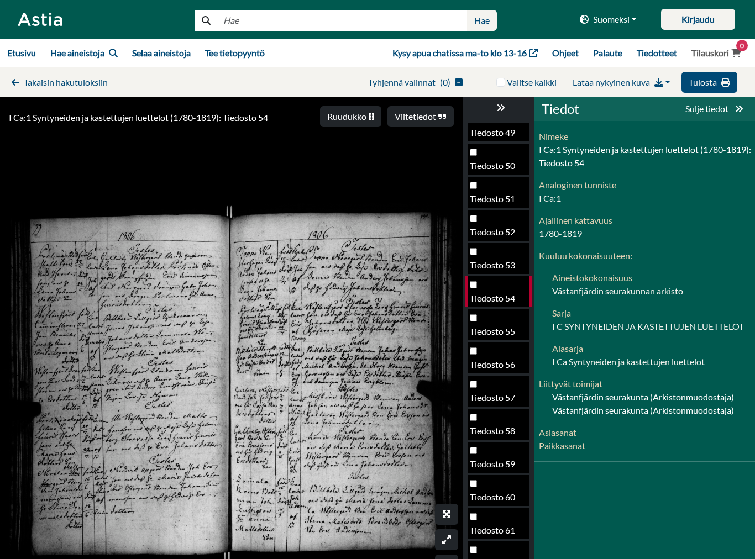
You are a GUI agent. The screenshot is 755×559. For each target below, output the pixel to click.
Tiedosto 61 (492, 530)
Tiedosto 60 (492, 497)
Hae (482, 20)
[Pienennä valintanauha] (498, 107)
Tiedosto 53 (492, 265)
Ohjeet (565, 53)
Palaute (607, 53)
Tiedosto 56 (492, 364)
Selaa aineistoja (161, 53)
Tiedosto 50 (492, 165)
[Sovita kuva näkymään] (446, 539)
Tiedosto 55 (492, 331)
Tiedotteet (657, 53)
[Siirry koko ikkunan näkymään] (446, 514)
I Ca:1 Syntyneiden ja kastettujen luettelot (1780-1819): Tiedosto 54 (138, 117)
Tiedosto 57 (492, 397)
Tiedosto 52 (492, 231)
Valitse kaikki (532, 82)
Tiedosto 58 (492, 430)
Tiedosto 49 (492, 132)
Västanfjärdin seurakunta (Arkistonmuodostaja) (643, 397)
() (409, 82)
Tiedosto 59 (492, 463)
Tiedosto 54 (492, 298)
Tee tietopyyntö (235, 53)
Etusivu (21, 53)
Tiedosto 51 (492, 198)
